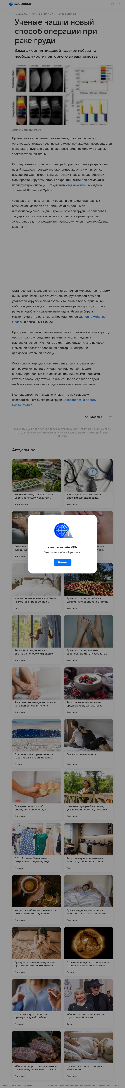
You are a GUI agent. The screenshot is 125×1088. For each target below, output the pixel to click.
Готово (62, 562)
